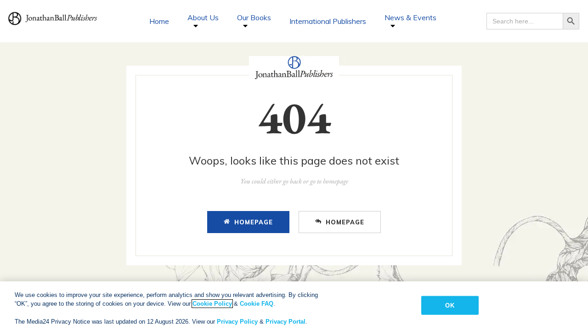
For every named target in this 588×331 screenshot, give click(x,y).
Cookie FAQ (256, 303)
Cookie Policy (212, 303)
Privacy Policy (237, 321)
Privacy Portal (285, 321)
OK (449, 305)
